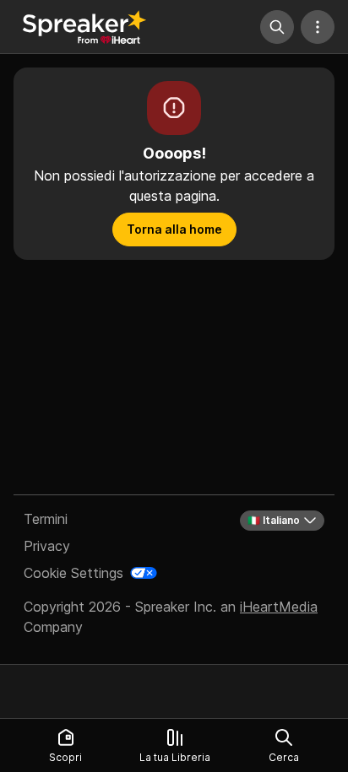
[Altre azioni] (317, 27)
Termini (46, 518)
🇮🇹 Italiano (273, 520)
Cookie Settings (73, 572)
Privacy (47, 545)
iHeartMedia (279, 606)
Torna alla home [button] (174, 229)
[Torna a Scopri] (84, 27)
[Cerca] (277, 27)
